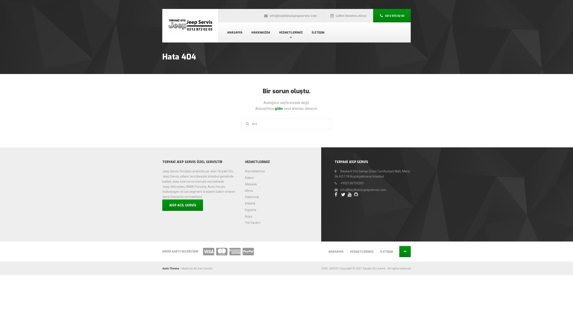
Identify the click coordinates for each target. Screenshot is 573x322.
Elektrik (250, 203)
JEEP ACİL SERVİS (182, 205)
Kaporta (250, 210)
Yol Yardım (253, 223)
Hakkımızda (260, 32)
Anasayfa (234, 32)
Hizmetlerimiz (291, 32)
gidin (279, 108)
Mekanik (251, 184)
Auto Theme (170, 268)
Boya (248, 216)
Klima (249, 191)
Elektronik (252, 197)
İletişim (318, 32)
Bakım (249, 178)
